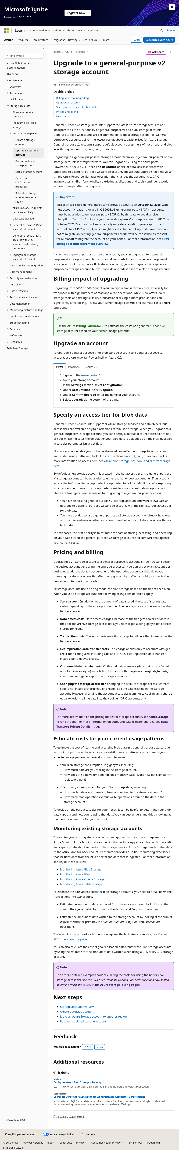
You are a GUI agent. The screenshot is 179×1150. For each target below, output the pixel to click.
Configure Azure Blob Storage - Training (77, 1082)
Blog (50, 1142)
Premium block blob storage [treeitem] (24, 125)
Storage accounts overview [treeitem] (23, 114)
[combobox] (24, 56)
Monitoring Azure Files (75, 874)
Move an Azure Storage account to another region (93, 1016)
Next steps (62, 116)
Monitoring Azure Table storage (81, 884)
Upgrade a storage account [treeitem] (26, 153)
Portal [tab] (59, 367)
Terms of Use (134, 1142)
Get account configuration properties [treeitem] (23, 182)
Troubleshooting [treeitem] (19, 322)
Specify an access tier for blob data (76, 107)
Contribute (65, 1142)
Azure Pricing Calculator (84, 326)
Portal (136, 40)
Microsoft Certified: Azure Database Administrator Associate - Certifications (99, 1096)
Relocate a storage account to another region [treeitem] (26, 197)
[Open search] (161, 30)
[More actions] (170, 52)
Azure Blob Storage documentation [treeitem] (18, 65)
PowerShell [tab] (74, 367)
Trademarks (153, 1142)
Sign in (171, 30)
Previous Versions (33, 1142)
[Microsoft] (6, 30)
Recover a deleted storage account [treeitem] (25, 163)
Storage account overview (77, 1007)
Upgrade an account (68, 102)
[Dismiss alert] (172, 7)
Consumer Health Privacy (105, 1142)
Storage (80, 51)
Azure (68, 51)
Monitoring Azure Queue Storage (82, 879)
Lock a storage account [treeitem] (28, 171)
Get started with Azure (159, 40)
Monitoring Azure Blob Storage (80, 869)
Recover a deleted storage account (83, 1021)
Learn (57, 51)
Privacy (80, 1142)
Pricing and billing (67, 111)
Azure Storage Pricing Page (119, 985)
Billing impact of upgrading (72, 98)
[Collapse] (43, 49)
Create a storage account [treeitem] (25, 142)
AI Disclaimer (10, 1142)
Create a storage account (77, 1012)
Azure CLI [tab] (92, 367)
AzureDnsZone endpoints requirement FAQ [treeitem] (27, 210)
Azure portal (89, 375)
